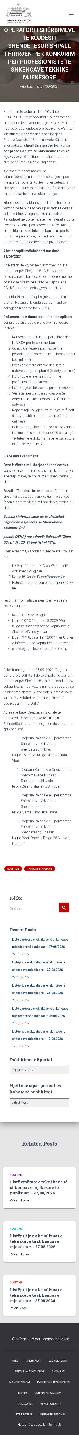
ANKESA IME (25, 1403)
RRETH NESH (33, 1360)
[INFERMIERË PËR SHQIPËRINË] (19, 13)
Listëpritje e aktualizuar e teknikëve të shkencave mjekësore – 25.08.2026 (36, 1295)
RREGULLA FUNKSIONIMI (30, 1371)
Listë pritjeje (23, 1414)
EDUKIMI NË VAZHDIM (48, 1393)
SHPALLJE (58, 1371)
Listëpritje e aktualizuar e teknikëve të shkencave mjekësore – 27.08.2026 (36, 1241)
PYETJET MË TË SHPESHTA (53, 1382)
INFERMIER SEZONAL (53, 1414)
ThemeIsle (54, 1424)
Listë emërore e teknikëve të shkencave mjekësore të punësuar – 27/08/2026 (38, 1187)
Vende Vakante (50, 1403)
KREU (15, 1360)
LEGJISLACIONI (58, 1360)
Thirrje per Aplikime (39, 869)
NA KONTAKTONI (19, 1382)
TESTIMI (23, 1393)
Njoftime (13, 869)
